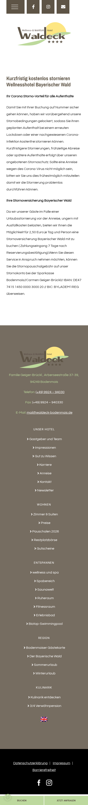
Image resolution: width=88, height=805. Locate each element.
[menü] (17, 7)
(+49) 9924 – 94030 (50, 392)
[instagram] (48, 7)
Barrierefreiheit (44, 770)
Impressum (61, 763)
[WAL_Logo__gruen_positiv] (44, 24)
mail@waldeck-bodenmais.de (49, 412)
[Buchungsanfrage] (63, 7)
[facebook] (33, 7)
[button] (7, 797)
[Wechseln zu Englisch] (44, 716)
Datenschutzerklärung (30, 763)
